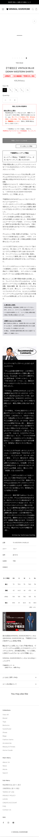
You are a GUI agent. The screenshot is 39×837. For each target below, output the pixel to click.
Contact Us (7, 810)
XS (5, 90)
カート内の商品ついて (10, 684)
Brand (5, 718)
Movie (5, 769)
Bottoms (6, 725)
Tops (4, 722)
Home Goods (8, 750)
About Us (6, 762)
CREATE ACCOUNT (10, 803)
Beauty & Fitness (9, 747)
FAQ (4, 806)
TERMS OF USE (8, 792)
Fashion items (8, 740)
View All (6, 715)
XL (28, 90)
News (5, 766)
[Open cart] (36, 9)
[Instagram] (8, 822)
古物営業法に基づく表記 (11, 788)
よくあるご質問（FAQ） (10, 677)
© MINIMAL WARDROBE (19, 832)
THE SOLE (19, 63)
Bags (4, 736)
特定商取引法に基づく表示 (12, 785)
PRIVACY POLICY (9, 795)
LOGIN (5, 799)
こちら (5, 661)
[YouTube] (13, 822)
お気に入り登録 (27, 146)
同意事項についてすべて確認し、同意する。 (20, 129)
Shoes (5, 732)
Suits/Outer (7, 729)
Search (5, 773)
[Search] (33, 9)
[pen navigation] (3, 9)
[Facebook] (3, 822)
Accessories (7, 743)
